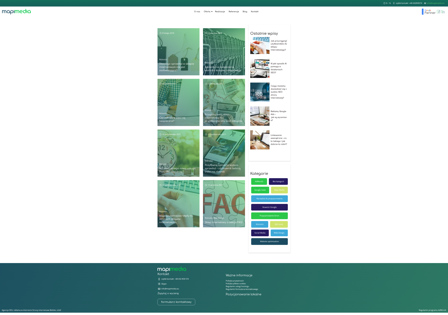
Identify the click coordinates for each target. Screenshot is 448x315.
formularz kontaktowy (176, 302)
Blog (245, 12)
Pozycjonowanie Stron (269, 215)
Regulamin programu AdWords (432, 310)
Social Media (259, 233)
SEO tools (279, 224)
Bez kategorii (278, 181)
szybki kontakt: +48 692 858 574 (175, 279)
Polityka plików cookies (236, 283)
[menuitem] (197, 11)
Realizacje (220, 12)
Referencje (234, 12)
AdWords (259, 181)
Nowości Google (269, 207)
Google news (260, 190)
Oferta (207, 12)
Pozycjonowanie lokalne (243, 294)
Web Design (219, 218)
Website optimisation (269, 241)
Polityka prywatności (235, 280)
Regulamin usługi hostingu (237, 286)
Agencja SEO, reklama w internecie (17, 310)
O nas (197, 12)
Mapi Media (279, 190)
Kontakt (254, 12)
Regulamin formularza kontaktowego (242, 289)
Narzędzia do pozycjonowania (269, 198)
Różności (163, 59)
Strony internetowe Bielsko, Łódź (46, 310)
